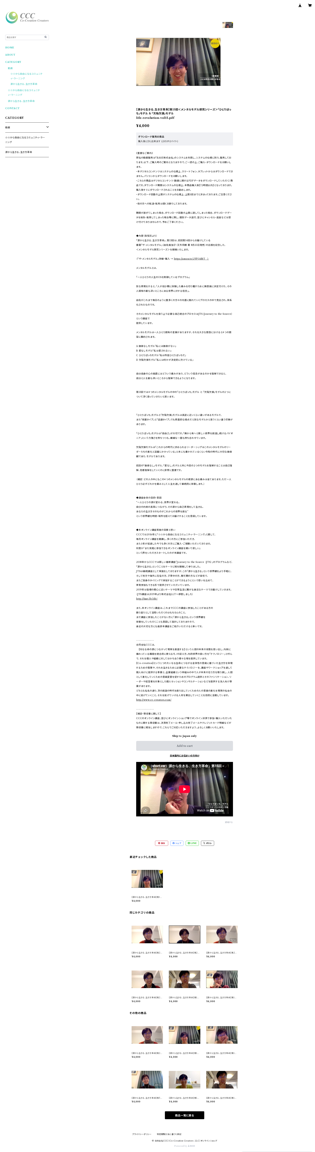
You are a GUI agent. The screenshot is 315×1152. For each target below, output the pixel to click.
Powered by (181, 1146)
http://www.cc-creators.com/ (153, 699)
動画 (10, 68)
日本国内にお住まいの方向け (184, 755)
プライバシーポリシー (142, 1134)
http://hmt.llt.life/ (147, 598)
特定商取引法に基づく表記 (169, 1134)
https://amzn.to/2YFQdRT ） (191, 258)
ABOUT (10, 54)
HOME (9, 47)
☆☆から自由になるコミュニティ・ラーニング (25, 140)
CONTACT (12, 108)
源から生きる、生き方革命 (23, 84)
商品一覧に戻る (184, 1115)
